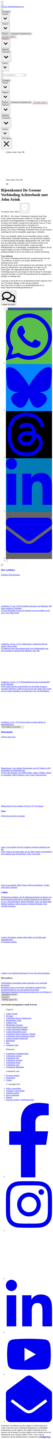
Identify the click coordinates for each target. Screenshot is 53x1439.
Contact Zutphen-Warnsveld (17, 1038)
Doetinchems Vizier (13, 1020)
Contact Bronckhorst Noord (17, 1027)
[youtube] (29, 1374)
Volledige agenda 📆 (9, 1000)
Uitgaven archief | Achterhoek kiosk (20, 1100)
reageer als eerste (8, 304)
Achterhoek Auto (12, 1065)
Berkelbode (10, 1041)
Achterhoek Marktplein (15, 1067)
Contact (9, 1080)
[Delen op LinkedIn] (29, 511)
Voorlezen (24, 212)
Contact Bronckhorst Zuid (16, 1032)
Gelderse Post (11, 1023)
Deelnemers (10, 1078)
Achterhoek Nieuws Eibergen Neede (20, 1036)
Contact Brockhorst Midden (17, 1029)
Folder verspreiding (13, 1088)
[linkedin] (29, 1332)
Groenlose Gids (12, 1045)
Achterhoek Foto (12, 1058)
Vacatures (5, 997)
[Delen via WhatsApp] (29, 363)
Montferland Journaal (14, 1025)
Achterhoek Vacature (14, 1060)
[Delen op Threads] (29, 457)
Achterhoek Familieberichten (17, 1054)
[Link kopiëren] (7, 560)
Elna (7, 1043)
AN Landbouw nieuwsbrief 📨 (12, 727)
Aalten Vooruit (11, 1014)
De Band (9, 1016)
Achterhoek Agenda (14, 1056)
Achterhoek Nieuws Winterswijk (18, 1018)
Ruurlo (41, 212)
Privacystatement (12, 1095)
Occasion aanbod (12, 1075)
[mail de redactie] (29, 1421)
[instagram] (29, 1230)
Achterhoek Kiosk (13, 1062)
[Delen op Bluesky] (29, 410)
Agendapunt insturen (9, 994)
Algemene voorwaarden (15, 1091)
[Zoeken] (25, 75)
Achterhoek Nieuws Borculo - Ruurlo (20, 1034)
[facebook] (29, 1177)
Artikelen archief (12, 1093)
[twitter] (29, 1279)
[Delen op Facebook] (7, 309)
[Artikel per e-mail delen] (29, 558)
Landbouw (34, 212)
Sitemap (9, 1097)
